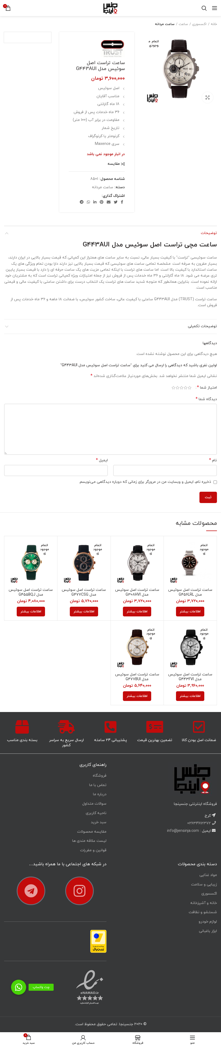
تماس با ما (97, 785)
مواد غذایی (208, 875)
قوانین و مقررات (93, 850)
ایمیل (102, 460)
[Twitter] (115, 201)
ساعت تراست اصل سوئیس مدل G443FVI (190, 677)
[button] (18, 987)
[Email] (108, 201)
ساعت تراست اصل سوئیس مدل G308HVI (137, 592)
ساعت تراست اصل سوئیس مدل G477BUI (137, 677)
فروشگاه (99, 775)
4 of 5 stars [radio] (177, 388)
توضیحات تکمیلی (202, 326)
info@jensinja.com (183, 830)
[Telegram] (81, 201)
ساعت (183, 24)
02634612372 (199, 823)
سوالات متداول (94, 803)
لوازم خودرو (208, 921)
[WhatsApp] (88, 201)
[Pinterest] (101, 201)
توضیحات (209, 233)
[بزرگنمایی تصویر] (207, 97)
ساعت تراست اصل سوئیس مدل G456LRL (190, 592)
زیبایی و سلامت (204, 884)
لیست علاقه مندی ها (89, 840)
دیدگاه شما (206, 399)
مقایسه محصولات (91, 831)
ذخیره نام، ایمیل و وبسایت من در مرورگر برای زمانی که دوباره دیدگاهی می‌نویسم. (145, 481)
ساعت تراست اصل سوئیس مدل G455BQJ (31, 592)
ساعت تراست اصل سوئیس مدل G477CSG (84, 592)
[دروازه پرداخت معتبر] (98, 941)
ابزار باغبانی (208, 931)
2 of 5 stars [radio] (186, 388)
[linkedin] (95, 201)
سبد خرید (98, 822)
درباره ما (99, 794)
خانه (214, 24)
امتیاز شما (207, 387)
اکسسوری (199, 24)
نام (213, 460)
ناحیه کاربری (96, 813)
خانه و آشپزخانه (203, 903)
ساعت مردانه (164, 24)
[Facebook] (122, 201)
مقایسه (114, 164)
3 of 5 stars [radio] (181, 388)
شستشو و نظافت (203, 912)
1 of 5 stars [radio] (190, 388)
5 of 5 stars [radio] (173, 388)
